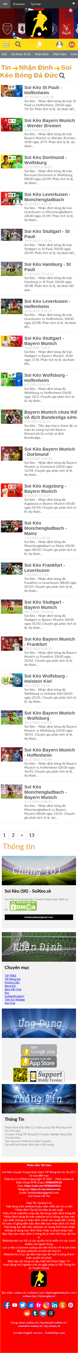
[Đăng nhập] (59, 44)
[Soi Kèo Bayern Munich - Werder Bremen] (11, 124)
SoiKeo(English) (14, 996)
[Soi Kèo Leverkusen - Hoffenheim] (11, 306)
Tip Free (35, 4)
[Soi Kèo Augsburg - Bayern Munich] (11, 490)
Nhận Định (36, 67)
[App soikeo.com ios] (39, 1066)
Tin (6, 67)
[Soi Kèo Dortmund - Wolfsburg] (11, 161)
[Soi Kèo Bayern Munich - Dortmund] (11, 453)
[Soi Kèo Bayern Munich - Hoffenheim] (11, 754)
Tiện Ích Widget (15, 999)
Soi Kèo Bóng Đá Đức (35, 71)
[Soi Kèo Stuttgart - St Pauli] (11, 235)
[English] (72, 44)
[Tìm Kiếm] (18, 44)
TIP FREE (10, 975)
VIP (5, 4)
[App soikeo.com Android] (39, 1055)
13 (31, 835)
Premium (19, 4)
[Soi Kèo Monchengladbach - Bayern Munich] (11, 791)
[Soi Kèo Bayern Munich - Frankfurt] (11, 643)
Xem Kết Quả (13, 989)
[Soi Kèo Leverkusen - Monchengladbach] (11, 198)
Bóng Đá (10, 986)
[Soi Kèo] (39, 44)
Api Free (10, 1003)
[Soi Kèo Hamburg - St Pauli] (11, 269)
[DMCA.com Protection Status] (23, 909)
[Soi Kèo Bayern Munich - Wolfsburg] (11, 717)
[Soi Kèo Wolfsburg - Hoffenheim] (11, 379)
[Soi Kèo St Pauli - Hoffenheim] (11, 91)
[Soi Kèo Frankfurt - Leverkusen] (11, 569)
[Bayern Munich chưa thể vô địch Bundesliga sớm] (11, 417)
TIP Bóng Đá (12, 979)
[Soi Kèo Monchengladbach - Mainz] (11, 526)
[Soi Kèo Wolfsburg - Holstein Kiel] (11, 680)
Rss (7, 992)
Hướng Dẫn (12, 982)
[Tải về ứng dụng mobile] (20, 1081)
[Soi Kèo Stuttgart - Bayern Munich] (11, 341)
